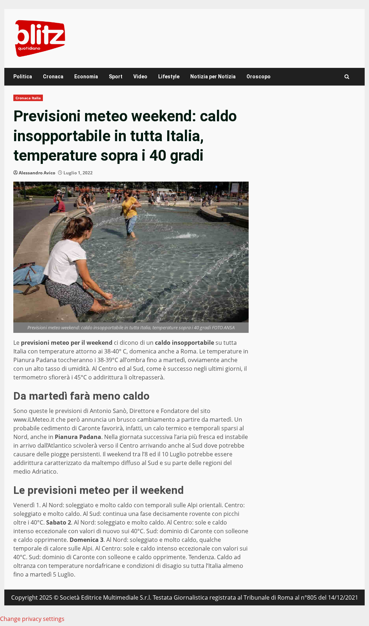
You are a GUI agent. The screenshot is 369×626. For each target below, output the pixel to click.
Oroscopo (258, 76)
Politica (22, 76)
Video (140, 76)
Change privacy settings (32, 619)
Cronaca (53, 76)
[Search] (346, 77)
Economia (86, 76)
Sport (116, 76)
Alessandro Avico (37, 173)
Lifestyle (168, 76)
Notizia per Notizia (213, 76)
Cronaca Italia (28, 97)
